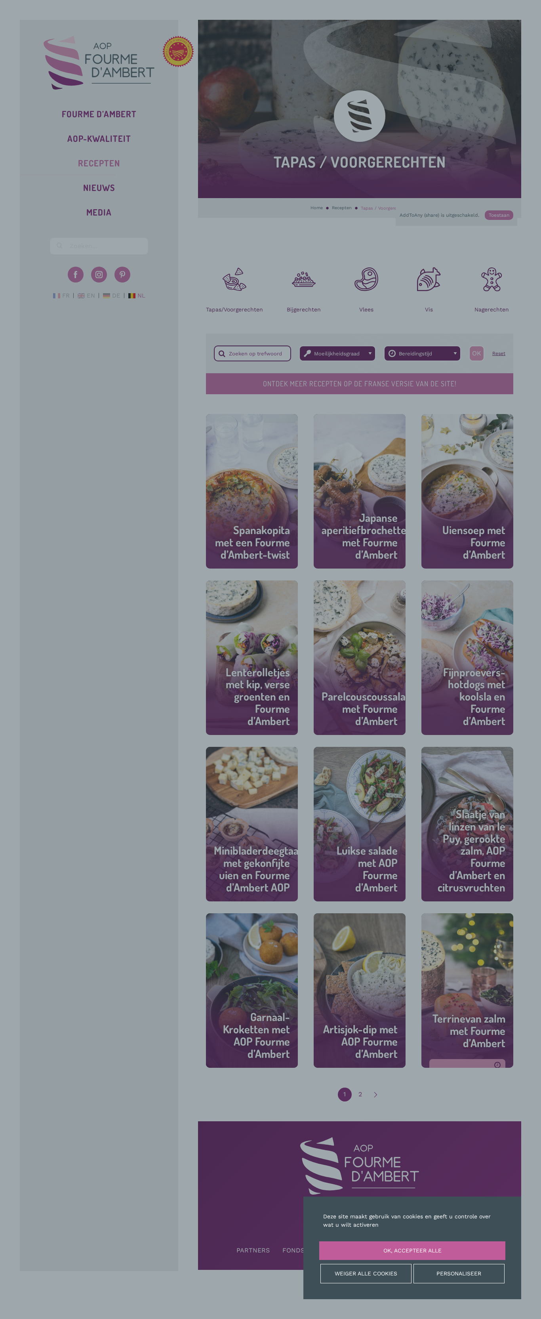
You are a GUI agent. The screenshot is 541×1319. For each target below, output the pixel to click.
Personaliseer (458, 1273)
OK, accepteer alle (412, 1250)
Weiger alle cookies (366, 1273)
